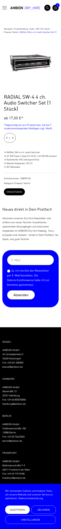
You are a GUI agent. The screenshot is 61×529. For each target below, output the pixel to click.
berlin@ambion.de (12, 440)
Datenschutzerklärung (30, 498)
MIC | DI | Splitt (42, 29)
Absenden (20, 295)
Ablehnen (44, 509)
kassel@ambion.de (12, 366)
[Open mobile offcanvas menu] (4, 7)
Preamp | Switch (11, 32)
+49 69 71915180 (16, 473)
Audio (31, 29)
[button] (7, 137)
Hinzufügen (14, 191)
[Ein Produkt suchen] (47, 8)
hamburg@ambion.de (14, 403)
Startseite (8, 29)
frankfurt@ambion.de (13, 477)
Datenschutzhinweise (20, 280)
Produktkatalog (21, 29)
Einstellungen (30, 519)
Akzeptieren (17, 509)
